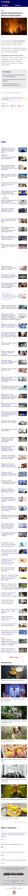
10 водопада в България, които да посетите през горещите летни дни (14, 721)
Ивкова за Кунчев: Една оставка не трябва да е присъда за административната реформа (9, 353)
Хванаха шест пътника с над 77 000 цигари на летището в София (9, 246)
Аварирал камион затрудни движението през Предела (9, 421)
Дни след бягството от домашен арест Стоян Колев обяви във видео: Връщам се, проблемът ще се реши (9, 396)
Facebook (14, 106)
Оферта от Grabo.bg (4, 292)
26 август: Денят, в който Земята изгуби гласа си (12, 852)
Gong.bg (11, 867)
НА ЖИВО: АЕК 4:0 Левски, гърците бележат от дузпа (13, 860)
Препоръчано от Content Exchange (20, 822)
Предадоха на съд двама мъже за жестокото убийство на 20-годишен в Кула (9, 276)
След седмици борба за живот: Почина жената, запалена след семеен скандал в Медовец (7, 526)
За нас (5, 880)
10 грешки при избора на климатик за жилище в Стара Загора (14, 780)
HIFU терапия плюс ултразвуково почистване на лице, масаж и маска (9, 297)
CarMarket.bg (22, 867)
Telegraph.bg (17, 869)
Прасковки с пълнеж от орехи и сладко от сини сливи (13, 760)
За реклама (9, 880)
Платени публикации (16, 880)
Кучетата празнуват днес (7, 741)
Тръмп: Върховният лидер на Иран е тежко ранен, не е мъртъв (9, 220)
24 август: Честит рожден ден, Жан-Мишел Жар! (14, 799)
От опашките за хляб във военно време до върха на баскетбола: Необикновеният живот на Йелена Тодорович (13, 835)
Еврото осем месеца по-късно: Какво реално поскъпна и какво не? (8, 601)
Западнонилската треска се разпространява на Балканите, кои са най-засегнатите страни (9, 561)
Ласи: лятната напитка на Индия (9, 818)
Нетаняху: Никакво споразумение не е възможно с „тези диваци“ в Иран (9, 482)
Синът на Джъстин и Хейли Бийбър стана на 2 (11, 844)
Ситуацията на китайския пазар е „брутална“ (8, 157)
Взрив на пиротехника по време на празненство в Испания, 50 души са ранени (9, 650)
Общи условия (19, 888)
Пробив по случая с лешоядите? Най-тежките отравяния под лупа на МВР (9, 474)
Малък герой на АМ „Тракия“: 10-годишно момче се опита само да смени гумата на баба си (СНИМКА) (9, 552)
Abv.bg (2, 867)
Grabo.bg (13, 868)
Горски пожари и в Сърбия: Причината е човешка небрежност (13, 75)
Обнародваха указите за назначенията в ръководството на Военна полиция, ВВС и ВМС (8, 229)
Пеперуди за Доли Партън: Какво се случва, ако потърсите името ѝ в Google (9, 594)
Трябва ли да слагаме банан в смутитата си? (13, 680)
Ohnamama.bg (8, 868)
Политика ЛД (16, 883)
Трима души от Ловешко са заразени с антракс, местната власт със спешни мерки (9, 326)
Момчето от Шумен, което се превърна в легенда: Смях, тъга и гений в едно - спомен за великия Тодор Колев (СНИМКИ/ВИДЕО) (13, 586)
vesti (3, 855)
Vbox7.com (7, 867)
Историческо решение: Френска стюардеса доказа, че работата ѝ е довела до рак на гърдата (9, 508)
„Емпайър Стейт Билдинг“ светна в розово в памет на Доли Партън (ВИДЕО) (9, 457)
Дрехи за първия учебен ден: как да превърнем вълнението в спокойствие (9, 202)
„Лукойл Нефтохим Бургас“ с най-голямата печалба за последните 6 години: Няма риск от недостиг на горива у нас (9, 335)
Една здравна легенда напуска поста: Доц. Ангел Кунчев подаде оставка (8, 544)
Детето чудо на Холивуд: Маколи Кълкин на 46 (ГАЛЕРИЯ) (8, 569)
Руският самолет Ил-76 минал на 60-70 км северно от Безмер (9, 184)
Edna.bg (22, 868)
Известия (23, 883)
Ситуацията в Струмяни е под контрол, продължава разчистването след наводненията (9, 439)
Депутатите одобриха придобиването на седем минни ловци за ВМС (8, 490)
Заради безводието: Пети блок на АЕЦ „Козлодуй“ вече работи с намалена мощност (9, 307)
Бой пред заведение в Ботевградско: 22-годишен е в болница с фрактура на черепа (9, 499)
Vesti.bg (8, 869)
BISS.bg (3, 868)
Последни (5, 5)
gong (3, 863)
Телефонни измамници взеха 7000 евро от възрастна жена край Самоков (9, 517)
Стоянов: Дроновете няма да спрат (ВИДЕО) (9, 430)
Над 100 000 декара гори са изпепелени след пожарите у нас (12, 84)
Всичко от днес (14, 657)
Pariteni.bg (18, 868)
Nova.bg (12, 869)
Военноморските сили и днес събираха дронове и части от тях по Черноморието (9, 632)
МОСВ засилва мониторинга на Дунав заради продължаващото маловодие (9, 405)
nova (3, 839)
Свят (3, 142)
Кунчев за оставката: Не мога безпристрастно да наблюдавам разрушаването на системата (9, 379)
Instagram (22, 106)
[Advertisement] (14, 124)
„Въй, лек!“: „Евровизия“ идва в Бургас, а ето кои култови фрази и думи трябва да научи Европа (9, 577)
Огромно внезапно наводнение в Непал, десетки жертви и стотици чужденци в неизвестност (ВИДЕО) (9, 642)
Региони (17, 5)
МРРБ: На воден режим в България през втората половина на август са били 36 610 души (9, 167)
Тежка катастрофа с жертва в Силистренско (9, 343)
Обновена (3, 638)
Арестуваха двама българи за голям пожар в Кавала (9, 624)
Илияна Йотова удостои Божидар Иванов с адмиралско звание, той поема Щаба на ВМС (8, 448)
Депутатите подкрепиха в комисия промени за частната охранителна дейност (9, 238)
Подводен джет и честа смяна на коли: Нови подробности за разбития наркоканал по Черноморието (9, 414)
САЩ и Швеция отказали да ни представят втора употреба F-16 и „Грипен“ (9, 193)
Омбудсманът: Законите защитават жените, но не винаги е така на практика (8, 465)
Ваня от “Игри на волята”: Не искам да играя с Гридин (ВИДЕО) (9, 611)
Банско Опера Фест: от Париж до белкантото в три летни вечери (13, 699)
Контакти (22, 880)
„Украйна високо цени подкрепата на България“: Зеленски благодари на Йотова (8, 150)
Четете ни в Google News (14, 877)
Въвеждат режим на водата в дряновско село (9, 369)
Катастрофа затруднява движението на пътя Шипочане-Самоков (7, 210)
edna (3, 847)
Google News (6, 106)
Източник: (3, 92)
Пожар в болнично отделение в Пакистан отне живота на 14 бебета (9, 268)
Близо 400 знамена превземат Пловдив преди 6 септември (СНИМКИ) (9, 362)
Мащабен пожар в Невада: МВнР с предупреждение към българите (9, 176)
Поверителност (8, 883)
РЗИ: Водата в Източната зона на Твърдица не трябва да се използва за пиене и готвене (9, 387)
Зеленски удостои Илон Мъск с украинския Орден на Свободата (9, 534)
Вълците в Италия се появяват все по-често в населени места (8, 618)
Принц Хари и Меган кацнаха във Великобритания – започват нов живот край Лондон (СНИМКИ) (9, 285)
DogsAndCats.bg (16, 867)
